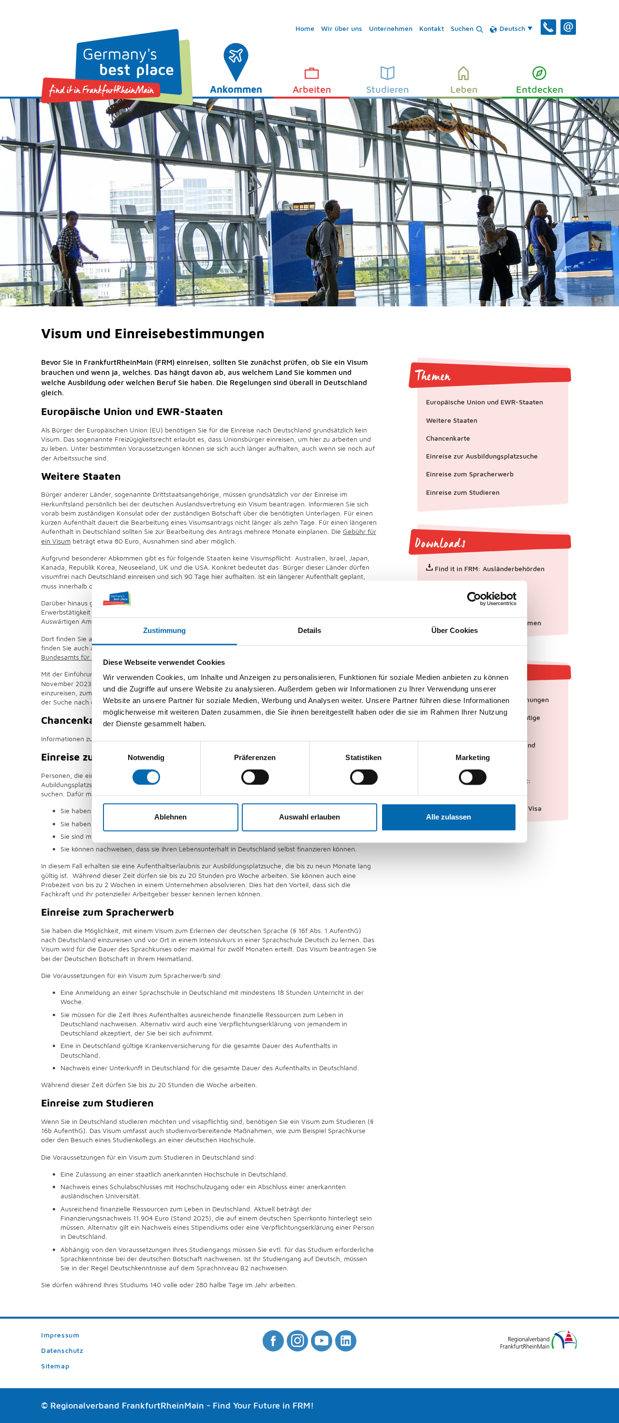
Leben (464, 89)
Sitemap (55, 1366)
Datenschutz (62, 1350)
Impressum (60, 1335)
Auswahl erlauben (309, 817)
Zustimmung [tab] (164, 631)
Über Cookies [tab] (454, 631)
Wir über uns (341, 28)
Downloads (440, 543)
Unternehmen (391, 28)
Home (304, 28)
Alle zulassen (448, 817)
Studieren (387, 89)
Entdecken (539, 89)
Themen (433, 376)
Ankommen (236, 89)
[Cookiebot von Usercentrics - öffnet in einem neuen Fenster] (474, 598)
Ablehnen (170, 817)
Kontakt (431, 28)
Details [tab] (310, 631)
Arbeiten (312, 89)
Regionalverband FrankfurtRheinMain (127, 1405)
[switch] (255, 777)
